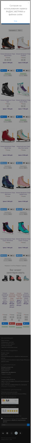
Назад (15, 21)
